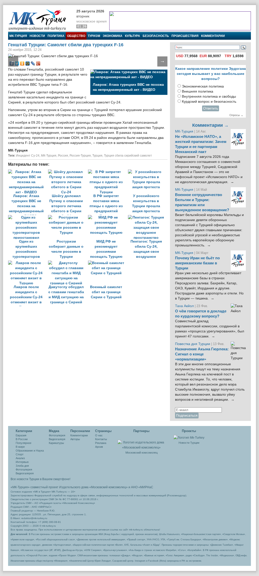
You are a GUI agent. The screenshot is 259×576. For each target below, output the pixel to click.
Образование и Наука (30, 450)
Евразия (21, 435)
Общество (76, 36)
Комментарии (213, 36)
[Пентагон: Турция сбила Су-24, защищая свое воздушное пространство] (147, 217)
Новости (37, 36)
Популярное (23, 442)
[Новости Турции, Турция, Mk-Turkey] (189, 437)
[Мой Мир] (27, 63)
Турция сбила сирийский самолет (128, 155)
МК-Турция (18, 36)
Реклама (100, 442)
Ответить (210, 108)
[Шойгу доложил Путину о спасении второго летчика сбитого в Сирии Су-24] (68, 172)
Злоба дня (22, 465)
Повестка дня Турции (193, 344)
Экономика (112, 36)
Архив (99, 446)
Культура (132, 36)
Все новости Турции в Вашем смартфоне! (40, 479)
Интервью (22, 461)
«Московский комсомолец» (108, 487)
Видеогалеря (57, 439)
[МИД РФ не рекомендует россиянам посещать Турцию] (108, 217)
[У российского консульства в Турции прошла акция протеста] (147, 172)
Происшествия (185, 36)
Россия (63, 155)
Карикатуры (56, 442)
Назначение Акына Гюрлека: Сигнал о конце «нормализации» (202, 354)
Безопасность (156, 36)
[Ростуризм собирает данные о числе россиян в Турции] (68, 217)
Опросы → (236, 115)
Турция (97, 155)
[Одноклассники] (22, 63)
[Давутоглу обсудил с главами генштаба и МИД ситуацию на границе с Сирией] (68, 263)
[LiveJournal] (33, 63)
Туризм (94, 36)
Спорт (20, 454)
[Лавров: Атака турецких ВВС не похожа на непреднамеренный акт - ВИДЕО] (28, 172)
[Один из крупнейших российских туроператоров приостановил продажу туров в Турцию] (28, 217)
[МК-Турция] (39, 19)
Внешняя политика (197, 91)
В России (22, 439)
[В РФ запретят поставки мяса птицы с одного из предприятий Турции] (108, 172)
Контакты (101, 439)
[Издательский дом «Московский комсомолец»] (141, 442)
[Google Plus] (38, 63)
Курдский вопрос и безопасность (209, 101)
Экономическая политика (203, 86)
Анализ (20, 458)
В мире (20, 446)
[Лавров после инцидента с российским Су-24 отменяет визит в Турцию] (28, 263)
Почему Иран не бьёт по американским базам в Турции (197, 263)
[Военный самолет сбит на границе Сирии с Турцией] (107, 263)
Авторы (75, 439)
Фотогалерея (24, 469)
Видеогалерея (25, 473)
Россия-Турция (80, 155)
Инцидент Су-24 (27, 155)
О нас (99, 435)
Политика (56, 36)
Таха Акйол (184, 306)
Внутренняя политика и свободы (209, 96)
